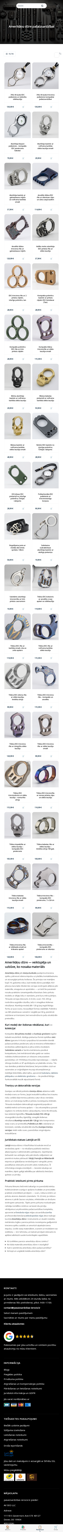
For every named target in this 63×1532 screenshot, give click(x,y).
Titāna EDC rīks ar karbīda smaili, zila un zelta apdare (17, 648)
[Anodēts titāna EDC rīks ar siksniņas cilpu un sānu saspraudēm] (45, 176)
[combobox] (28, 5)
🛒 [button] (23, 107)
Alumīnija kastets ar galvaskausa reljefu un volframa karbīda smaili (17, 198)
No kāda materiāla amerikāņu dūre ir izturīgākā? (28, 1244)
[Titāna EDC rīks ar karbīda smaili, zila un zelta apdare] (17, 627)
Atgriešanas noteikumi (16, 1439)
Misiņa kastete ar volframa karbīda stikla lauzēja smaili (17, 447)
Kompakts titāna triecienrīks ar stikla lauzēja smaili (45, 349)
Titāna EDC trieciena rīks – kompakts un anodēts (45, 697)
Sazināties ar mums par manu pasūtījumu (25, 1317)
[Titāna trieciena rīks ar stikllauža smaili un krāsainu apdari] (17, 925)
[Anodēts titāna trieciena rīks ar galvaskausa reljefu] (17, 227)
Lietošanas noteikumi (15, 1434)
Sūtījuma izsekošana (14, 1430)
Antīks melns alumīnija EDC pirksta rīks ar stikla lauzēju (45, 248)
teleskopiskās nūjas (35, 1215)
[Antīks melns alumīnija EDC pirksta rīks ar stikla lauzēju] (45, 227)
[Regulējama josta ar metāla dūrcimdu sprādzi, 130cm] (17, 526)
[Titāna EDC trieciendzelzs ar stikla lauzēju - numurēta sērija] (17, 774)
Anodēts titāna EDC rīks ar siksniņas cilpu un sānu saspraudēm (45, 197)
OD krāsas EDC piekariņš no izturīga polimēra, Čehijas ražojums (17, 497)
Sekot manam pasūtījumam (18, 1313)
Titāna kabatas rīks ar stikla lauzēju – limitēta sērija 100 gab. (45, 846)
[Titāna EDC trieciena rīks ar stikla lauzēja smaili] (45, 725)
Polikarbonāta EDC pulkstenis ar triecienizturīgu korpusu (45, 497)
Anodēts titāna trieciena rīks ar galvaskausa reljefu (17, 248)
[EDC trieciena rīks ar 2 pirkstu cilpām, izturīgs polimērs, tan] (17, 276)
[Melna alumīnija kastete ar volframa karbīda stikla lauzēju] (17, 377)
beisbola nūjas (22, 1212)
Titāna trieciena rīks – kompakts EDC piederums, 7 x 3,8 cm (45, 898)
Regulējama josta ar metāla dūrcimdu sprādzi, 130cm (17, 547)
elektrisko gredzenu (26, 1076)
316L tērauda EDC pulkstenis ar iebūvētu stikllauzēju (18, 97)
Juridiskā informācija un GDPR (19, 1393)
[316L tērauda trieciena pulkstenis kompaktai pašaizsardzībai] (45, 75)
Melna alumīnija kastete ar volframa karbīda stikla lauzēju (17, 398)
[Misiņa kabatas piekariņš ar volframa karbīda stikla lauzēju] (45, 377)
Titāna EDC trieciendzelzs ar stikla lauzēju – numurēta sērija (17, 796)
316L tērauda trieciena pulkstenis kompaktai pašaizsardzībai (45, 97)
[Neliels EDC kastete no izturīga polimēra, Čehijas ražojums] (45, 426)
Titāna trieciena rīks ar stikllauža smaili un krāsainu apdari (17, 947)
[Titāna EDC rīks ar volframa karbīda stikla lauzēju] (45, 627)
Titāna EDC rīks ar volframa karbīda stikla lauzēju (45, 648)
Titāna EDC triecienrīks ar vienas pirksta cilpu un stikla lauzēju (45, 795)
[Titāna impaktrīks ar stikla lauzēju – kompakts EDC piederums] (17, 825)
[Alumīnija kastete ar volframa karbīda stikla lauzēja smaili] (45, 125)
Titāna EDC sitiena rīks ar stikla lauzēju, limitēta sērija (18, 697)
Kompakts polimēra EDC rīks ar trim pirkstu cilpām (17, 349)
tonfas (49, 1212)
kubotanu (46, 1073)
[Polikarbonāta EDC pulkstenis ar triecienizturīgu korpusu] (45, 475)
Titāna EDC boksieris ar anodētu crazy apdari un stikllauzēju (45, 599)
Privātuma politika (13, 1379)
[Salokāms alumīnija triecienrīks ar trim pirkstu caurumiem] (17, 577)
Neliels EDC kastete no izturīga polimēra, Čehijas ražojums (45, 447)
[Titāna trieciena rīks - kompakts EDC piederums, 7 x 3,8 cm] (45, 876)
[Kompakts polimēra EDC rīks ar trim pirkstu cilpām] (17, 328)
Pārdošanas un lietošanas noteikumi (23, 1388)
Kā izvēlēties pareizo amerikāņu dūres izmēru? (27, 1241)
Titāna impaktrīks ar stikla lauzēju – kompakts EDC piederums (17, 847)
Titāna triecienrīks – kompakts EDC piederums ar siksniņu (45, 947)
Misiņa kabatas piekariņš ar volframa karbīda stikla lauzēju (45, 398)
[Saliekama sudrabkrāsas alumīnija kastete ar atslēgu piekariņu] (45, 526)
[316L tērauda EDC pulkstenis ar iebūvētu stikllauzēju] (17, 75)
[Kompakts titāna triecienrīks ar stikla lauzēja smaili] (45, 328)
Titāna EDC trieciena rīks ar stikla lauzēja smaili (45, 746)
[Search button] (42, 5)
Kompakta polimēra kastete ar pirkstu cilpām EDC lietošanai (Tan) (45, 298)
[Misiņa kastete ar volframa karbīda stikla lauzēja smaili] (17, 426)
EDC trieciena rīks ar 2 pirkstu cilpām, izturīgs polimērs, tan (17, 297)
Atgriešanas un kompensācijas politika (24, 1383)
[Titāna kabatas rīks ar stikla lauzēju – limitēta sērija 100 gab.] (45, 825)
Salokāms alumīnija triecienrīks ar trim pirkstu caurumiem (17, 599)
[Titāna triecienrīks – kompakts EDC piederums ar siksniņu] (45, 925)
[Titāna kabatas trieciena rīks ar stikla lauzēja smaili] (17, 876)
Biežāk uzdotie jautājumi (16, 1425)
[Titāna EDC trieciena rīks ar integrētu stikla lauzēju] (17, 725)
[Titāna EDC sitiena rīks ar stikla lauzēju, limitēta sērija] (17, 676)
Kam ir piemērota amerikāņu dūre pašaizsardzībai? (29, 1247)
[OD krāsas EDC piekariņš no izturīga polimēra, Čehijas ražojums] (17, 475)
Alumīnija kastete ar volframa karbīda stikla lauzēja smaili (45, 146)
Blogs (7, 1369)
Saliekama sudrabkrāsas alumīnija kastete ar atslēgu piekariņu (45, 548)
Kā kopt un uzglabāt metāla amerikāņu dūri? (26, 1251)
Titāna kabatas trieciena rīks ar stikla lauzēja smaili (17, 898)
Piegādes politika (13, 1374)
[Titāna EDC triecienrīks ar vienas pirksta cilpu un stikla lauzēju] (45, 774)
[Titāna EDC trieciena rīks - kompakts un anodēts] (45, 676)
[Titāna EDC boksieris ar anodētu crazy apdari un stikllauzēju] (45, 577)
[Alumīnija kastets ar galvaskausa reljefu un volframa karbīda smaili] (17, 176)
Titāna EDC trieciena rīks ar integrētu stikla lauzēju (17, 746)
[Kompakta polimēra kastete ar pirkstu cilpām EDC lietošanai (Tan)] (45, 276)
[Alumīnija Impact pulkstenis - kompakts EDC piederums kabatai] (17, 125)
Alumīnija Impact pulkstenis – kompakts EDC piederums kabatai (18, 147)
